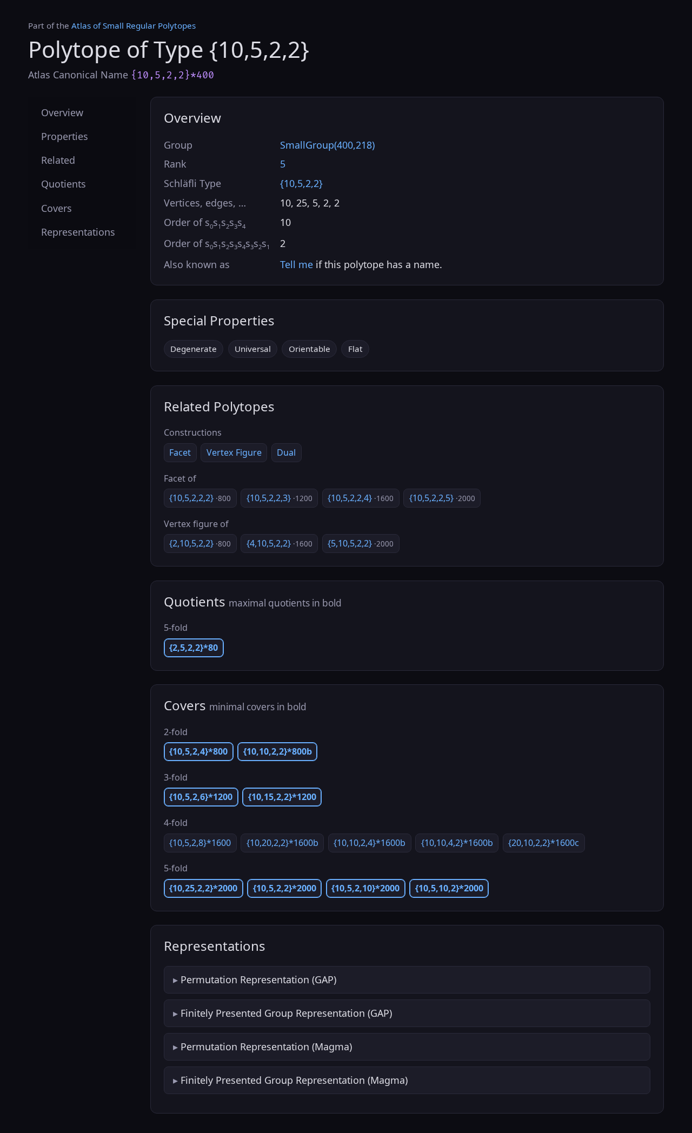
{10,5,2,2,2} (200, 498)
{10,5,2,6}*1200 (200, 797)
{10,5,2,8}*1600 (200, 843)
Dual (286, 452)
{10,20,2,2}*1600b (282, 843)
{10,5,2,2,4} (361, 498)
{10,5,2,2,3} (279, 498)
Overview (62, 112)
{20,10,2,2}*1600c (543, 843)
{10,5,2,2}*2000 (284, 888)
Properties (64, 136)
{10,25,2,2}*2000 (203, 888)
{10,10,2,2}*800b (277, 751)
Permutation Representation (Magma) (266, 1046)
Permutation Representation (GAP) (258, 979)
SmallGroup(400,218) (327, 144)
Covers (56, 208)
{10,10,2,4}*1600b (369, 843)
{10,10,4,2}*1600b (457, 843)
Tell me (296, 264)
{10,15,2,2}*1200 (282, 797)
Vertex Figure (234, 452)
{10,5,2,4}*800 (198, 751)
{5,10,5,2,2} (361, 543)
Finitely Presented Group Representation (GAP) (286, 1013)
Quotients (63, 184)
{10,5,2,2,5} (442, 498)
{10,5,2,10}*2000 (365, 888)
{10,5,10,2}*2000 (449, 888)
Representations (78, 231)
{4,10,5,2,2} (279, 543)
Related (58, 160)
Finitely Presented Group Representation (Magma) (294, 1080)
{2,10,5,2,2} (200, 543)
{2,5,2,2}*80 (193, 648)
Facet (180, 452)
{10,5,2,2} (301, 183)
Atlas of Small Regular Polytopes (133, 25)
